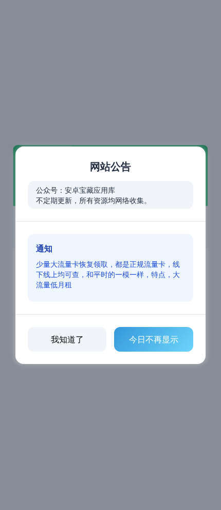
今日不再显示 (153, 339)
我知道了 (67, 339)
